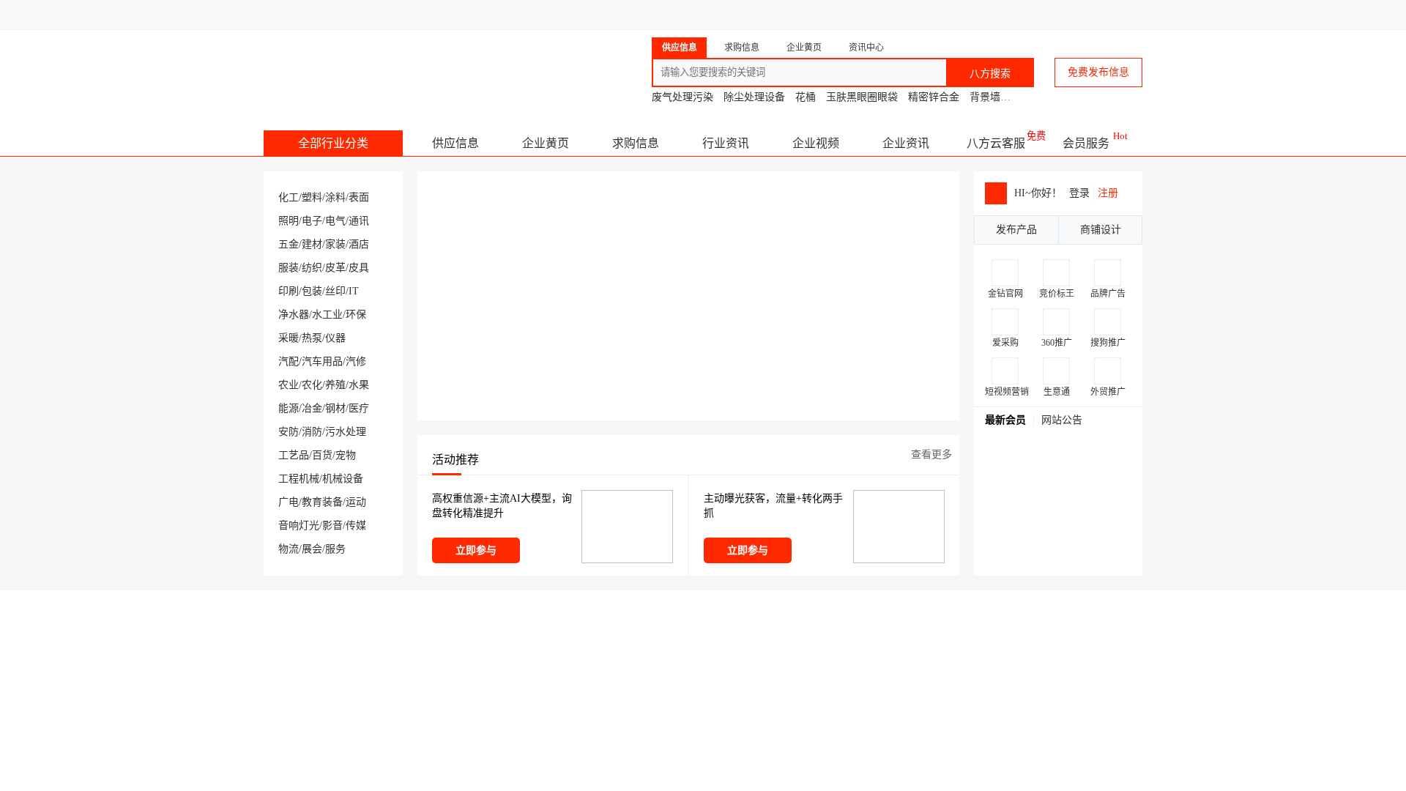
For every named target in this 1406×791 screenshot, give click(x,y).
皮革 (335, 267)
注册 (1108, 192)
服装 (288, 267)
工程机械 (298, 478)
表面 (359, 197)
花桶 (805, 97)
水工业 (327, 314)
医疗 (359, 408)
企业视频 (815, 143)
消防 (312, 431)
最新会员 (1005, 420)
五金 (288, 244)
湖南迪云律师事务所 (1038, 562)
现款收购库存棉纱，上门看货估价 (1055, 444)
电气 (335, 220)
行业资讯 (725, 143)
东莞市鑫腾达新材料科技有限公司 (586, 669)
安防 (288, 431)
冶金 (312, 408)
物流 (288, 548)
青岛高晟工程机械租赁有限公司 (1013, 669)
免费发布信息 (1098, 72)
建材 (312, 244)
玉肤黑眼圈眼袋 (862, 97)
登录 (1079, 192)
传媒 (356, 525)
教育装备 (322, 502)
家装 (335, 244)
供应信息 (455, 143)
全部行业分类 (333, 143)
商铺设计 (1100, 229)
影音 (332, 525)
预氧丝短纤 (1020, 463)
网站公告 (1061, 420)
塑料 (312, 197)
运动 (356, 502)
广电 (288, 502)
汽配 (288, 361)
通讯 (359, 220)
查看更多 (931, 454)
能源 (288, 408)
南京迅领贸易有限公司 (1042, 543)
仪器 (335, 338)
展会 (312, 548)
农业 (288, 384)
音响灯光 (298, 525)
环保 (356, 314)
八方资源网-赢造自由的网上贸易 (379, 65)
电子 (312, 220)
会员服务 (1086, 143)
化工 (288, 197)
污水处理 (345, 431)
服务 (335, 548)
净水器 (293, 314)
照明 (288, 220)
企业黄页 (545, 143)
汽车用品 (322, 361)
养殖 (335, 384)
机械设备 (342, 478)
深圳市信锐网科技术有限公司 (1055, 523)
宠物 (345, 455)
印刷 (288, 291)
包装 (312, 291)
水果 (359, 384)
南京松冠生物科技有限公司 (787, 669)
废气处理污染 (682, 97)
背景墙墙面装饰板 (1011, 97)
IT (354, 291)
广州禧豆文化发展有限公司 (1051, 503)
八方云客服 (996, 143)
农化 (312, 384)
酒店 (359, 244)
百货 (322, 455)
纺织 (312, 267)
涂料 (335, 197)
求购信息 (635, 143)
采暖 (288, 338)
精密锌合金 (933, 97)
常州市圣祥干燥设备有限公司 (360, 669)
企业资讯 (905, 143)
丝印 (335, 291)
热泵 (312, 338)
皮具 (359, 267)
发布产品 (1016, 229)
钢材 (335, 408)
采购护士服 (1020, 483)
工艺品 (293, 455)
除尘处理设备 (754, 97)
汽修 (356, 361)
